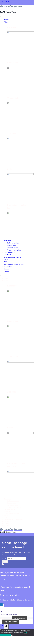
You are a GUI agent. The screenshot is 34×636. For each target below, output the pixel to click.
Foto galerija (8, 266)
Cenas (6, 262)
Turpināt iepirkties (10, 621)
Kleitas (6, 259)
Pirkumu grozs (11, 245)
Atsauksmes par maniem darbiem (13, 264)
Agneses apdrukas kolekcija (12, 257)
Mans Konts (7, 241)
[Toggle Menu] (0, 16)
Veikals (6, 22)
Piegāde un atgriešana (14, 250)
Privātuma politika (7, 600)
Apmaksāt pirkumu (12, 248)
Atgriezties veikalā (19, 618)
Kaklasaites (7, 255)
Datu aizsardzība (5, 635)
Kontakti (6, 271)
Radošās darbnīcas (9, 252)
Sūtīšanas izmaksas (13, 243)
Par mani (6, 20)
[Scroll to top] (2, 626)
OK (25, 632)
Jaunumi (6, 269)
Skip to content (5, 1)
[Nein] (12, 635)
